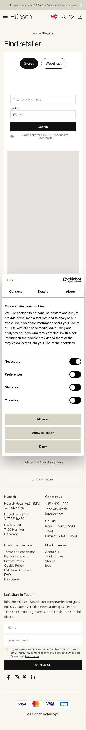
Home (37, 33)
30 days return (43, 479)
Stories (50, 561)
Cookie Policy (14, 565)
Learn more (32, 656)
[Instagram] (17, 677)
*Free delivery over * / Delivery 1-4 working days (43, 5)
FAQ (7, 575)
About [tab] (70, 291)
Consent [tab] (15, 291)
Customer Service (18, 545)
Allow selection (43, 432)
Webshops (54, 63)
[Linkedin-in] (33, 677)
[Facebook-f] (8, 677)
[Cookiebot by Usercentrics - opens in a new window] (63, 280)
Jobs (48, 565)
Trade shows (54, 556)
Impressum (12, 579)
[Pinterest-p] (25, 677)
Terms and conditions (19, 552)
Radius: (15, 108)
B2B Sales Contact (17, 570)
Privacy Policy (14, 561)
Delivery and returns (19, 556)
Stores (29, 63)
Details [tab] (43, 291)
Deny (43, 446)
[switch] (75, 374)
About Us (52, 552)
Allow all (43, 419)
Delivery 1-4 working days (43, 462)
